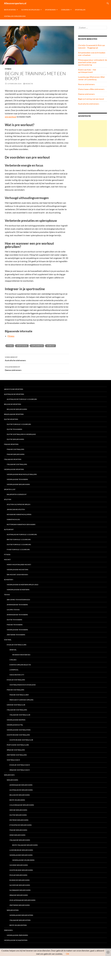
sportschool (22, 346)
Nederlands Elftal (15, 725)
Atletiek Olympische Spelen (18, 504)
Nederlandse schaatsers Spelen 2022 (22, 585)
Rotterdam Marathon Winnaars (21, 524)
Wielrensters (13, 910)
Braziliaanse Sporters (14, 414)
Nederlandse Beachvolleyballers (22, 474)
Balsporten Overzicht (17, 494)
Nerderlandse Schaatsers (18, 590)
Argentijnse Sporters (13, 389)
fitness (10, 346)
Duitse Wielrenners (15, 439)
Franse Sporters (11, 444)
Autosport (9, 529)
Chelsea (12, 660)
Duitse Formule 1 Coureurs (19, 424)
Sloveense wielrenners (19, 885)
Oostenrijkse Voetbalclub (21, 740)
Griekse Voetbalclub (16, 705)
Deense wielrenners (13, 368)
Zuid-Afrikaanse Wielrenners (22, 900)
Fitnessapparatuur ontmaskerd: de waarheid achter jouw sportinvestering (92, 62)
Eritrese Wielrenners (18, 820)
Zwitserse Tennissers (16, 635)
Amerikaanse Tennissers (17, 605)
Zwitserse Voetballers (17, 755)
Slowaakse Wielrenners (19, 890)
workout (51, 346)
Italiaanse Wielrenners (19, 840)
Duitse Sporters (11, 419)
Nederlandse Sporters (14, 469)
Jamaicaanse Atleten (16, 509)
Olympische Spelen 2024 (30, 10)
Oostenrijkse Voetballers (18, 735)
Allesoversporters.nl (15, 3)
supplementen (37, 346)
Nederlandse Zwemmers (17, 935)
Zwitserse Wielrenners (19, 905)
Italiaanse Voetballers (17, 464)
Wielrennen (9, 775)
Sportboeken (50, 10)
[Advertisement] (92, 133)
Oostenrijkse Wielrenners (21, 870)
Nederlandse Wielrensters (21, 915)
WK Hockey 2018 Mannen (17, 575)
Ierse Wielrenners (17, 835)
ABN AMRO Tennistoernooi (18, 600)
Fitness (8, 69)
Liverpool (13, 670)
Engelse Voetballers (16, 680)
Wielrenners (12, 780)
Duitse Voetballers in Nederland (21, 434)
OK (67, 953)
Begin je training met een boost (91, 99)
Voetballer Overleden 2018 (14, 16)
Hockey (7, 559)
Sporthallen (80, 10)
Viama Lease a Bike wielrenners (91, 89)
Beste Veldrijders (17, 800)
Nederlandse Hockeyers (17, 570)
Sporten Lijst (9, 489)
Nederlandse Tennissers (17, 479)
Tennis (7, 595)
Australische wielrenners (15, 358)
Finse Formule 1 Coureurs (18, 549)
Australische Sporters (14, 394)
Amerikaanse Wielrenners (20, 785)
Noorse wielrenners (86, 84)
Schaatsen (8, 580)
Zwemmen (8, 930)
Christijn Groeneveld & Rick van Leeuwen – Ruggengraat (91, 46)
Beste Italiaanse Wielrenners (25, 845)
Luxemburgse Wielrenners (21, 850)
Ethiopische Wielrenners (20, 825)
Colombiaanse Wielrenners (21, 805)
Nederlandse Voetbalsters (18, 730)
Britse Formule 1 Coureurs (19, 539)
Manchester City (16, 675)
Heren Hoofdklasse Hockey (19, 564)
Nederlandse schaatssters (15, 940)
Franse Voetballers (15, 449)
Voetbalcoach (13, 760)
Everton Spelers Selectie (20, 665)
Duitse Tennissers (14, 429)
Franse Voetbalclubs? (19, 695)
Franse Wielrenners (15, 454)
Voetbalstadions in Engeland (22, 685)
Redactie (29, 84)
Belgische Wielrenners (17, 409)
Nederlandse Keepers (16, 720)
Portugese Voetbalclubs (18, 745)
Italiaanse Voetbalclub (19, 715)
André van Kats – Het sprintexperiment (87, 71)
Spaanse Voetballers (16, 750)
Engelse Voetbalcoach (19, 765)
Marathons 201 (13, 519)
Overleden (65, 10)
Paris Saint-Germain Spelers (21, 700)
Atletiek (7, 499)
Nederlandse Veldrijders (23, 860)
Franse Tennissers (14, 625)
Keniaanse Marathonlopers (19, 514)
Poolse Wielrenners (18, 875)
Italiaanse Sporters (12, 459)
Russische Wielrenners (19, 880)
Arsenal (13, 650)
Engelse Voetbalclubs (16, 645)
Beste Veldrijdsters (18, 925)
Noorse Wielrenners (18, 865)
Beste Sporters (10, 10)
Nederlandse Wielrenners (18, 484)
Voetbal (7, 640)
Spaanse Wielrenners (18, 895)
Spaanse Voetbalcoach (19, 770)
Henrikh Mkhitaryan (21, 655)
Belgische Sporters (12, 404)
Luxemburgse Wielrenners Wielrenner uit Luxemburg (91, 78)
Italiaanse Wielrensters (19, 920)
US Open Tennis (13, 610)
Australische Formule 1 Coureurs (22, 399)
